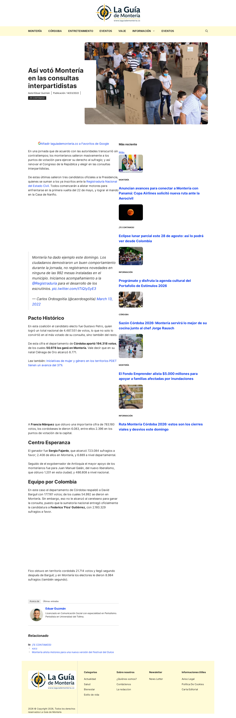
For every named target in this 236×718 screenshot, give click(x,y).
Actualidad (90, 678)
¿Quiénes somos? (127, 678)
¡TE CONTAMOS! (37, 98)
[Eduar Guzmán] (36, 620)
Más (121, 152)
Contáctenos (124, 684)
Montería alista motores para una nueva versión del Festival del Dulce (73, 652)
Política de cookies (193, 684)
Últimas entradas (51, 601)
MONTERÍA (35, 31)
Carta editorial (190, 689)
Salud (87, 684)
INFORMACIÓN (141, 31)
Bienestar (89, 689)
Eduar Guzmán (42, 93)
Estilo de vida (91, 694)
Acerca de (34, 601)
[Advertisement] (73, 225)
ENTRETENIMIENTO (80, 31)
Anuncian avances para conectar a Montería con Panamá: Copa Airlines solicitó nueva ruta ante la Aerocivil (159, 193)
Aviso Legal (188, 678)
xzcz (34, 648)
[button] (206, 31)
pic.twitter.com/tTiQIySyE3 (74, 288)
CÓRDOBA (55, 31)
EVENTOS (106, 31)
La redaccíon (124, 689)
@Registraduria (44, 283)
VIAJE (122, 31)
